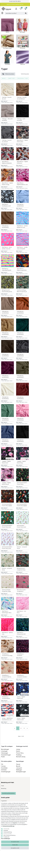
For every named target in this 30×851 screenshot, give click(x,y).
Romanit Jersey (20, 756)
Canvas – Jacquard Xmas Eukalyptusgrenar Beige (7, 569)
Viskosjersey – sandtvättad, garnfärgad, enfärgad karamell (7, 226)
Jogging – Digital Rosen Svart (6, 462)
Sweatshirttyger (6, 755)
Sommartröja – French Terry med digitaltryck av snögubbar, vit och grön (21, 526)
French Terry (20, 753)
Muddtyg (18, 755)
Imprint (15, 822)
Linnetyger (4, 751)
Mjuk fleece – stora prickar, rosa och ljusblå (7, 248)
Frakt (2, 785)
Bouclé (18, 766)
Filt (2, 764)
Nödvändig (6, 828)
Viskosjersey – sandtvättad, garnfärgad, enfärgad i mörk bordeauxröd (21, 398)
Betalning (3, 788)
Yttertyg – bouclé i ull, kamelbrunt (22, 98)
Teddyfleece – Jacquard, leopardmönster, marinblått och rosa (22, 654)
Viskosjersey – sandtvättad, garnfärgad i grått (21, 355)
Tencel (18, 764)
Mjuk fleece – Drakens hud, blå (21, 633)
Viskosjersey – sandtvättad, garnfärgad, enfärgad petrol (21, 333)
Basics (4, 78)
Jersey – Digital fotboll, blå (21, 697)
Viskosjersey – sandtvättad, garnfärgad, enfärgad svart (21, 440)
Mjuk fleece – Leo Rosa (21, 612)
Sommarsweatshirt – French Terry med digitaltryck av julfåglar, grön (7, 526)
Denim (18, 751)
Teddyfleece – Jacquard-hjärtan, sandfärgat (6, 676)
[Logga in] (16, 8)
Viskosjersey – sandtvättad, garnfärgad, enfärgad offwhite (6, 398)
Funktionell (6, 837)
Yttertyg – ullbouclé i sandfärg (7, 119)
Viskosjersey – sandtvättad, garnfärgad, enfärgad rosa (20, 419)
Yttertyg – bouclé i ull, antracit (7, 141)
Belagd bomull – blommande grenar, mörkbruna (7, 291)
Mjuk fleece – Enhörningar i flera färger (6, 612)
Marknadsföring (8, 832)
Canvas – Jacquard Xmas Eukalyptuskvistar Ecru (22, 547)
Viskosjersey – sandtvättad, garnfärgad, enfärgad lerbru (6, 333)
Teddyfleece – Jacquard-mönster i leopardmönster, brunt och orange (22, 676)
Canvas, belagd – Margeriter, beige (6, 590)
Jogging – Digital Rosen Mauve (6, 483)
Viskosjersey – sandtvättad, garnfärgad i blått (6, 440)
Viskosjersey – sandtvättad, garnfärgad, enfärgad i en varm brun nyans (7, 355)
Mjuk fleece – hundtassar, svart (6, 205)
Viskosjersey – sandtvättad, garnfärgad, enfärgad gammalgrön (5, 419)
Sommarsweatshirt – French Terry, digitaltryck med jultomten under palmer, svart (22, 483)
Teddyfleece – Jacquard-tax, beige (7, 654)
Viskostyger (4, 753)
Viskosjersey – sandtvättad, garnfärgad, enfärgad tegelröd (22, 312)
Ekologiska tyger (22, 78)
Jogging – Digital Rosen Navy (21, 462)
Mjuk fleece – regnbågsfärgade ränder (6, 269)
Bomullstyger (5, 749)
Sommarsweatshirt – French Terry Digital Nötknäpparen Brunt (7, 505)
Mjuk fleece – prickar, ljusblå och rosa (22, 226)
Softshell (3, 769)
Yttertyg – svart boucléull (21, 119)
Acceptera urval (15, 848)
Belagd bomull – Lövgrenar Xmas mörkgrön (21, 569)
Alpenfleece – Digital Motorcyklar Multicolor (22, 141)
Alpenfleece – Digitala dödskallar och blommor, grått (7, 162)
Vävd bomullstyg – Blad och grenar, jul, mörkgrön (22, 291)
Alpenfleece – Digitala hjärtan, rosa (22, 183)
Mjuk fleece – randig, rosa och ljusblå (22, 248)
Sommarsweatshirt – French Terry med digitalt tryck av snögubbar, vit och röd (7, 547)
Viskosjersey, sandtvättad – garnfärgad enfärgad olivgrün (22, 376)
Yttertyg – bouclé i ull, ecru (7, 98)
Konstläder (4, 768)
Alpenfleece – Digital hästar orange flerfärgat (7, 183)
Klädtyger (19, 769)
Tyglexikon (4, 800)
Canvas (3, 766)
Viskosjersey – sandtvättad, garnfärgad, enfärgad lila (5, 376)
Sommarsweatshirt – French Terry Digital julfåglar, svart (22, 505)
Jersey (18, 749)
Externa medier (8, 833)
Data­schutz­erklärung (8, 826)
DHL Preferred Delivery (10, 835)
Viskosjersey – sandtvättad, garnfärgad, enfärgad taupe (6, 312)
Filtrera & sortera (9, 74)
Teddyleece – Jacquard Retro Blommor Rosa (6, 697)
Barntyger (11, 78)
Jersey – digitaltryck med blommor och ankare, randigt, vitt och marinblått (7, 719)
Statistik (6, 830)
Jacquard (19, 768)
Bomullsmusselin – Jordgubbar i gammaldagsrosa (22, 590)
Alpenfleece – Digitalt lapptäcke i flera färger (22, 269)
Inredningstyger (5, 771)
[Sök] (26, 13)
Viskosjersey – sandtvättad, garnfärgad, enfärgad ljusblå (21, 205)
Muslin (3, 756)
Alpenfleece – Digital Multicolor (22, 162)
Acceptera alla (15, 841)
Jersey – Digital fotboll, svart (21, 719)
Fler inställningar (5, 838)
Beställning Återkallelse (8, 793)
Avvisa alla (15, 844)
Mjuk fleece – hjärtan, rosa (7, 633)
